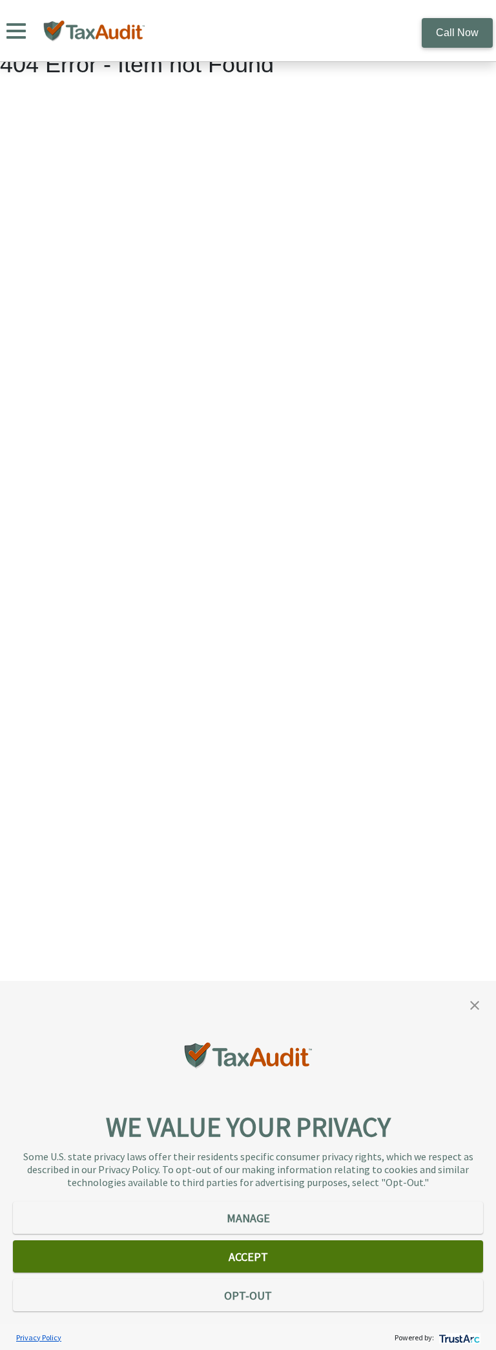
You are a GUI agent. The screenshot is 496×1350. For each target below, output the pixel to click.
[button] (475, 1004)
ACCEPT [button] (248, 1256)
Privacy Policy (38, 1337)
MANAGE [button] (248, 1218)
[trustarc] (458, 1337)
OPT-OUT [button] (248, 1295)
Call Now (457, 32)
